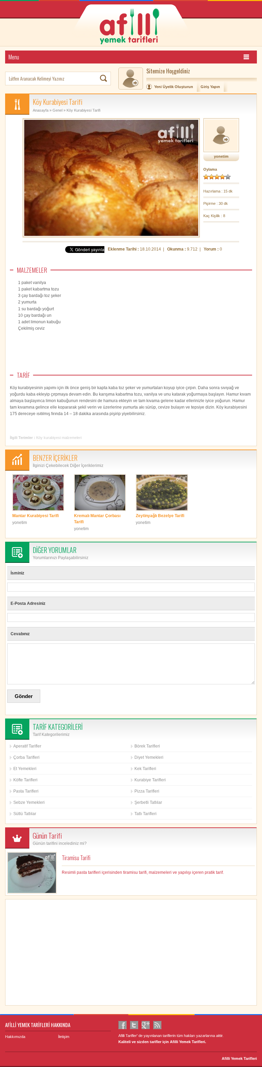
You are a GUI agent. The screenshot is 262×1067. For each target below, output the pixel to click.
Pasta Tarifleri (26, 791)
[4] (222, 177)
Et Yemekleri (25, 768)
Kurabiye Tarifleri (150, 780)
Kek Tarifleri (145, 768)
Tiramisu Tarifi (76, 858)
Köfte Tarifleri (25, 780)
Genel (57, 110)
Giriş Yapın (210, 87)
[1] (206, 177)
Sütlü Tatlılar (24, 813)
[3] (217, 177)
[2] (211, 177)
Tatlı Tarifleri (145, 813)
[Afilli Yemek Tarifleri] (136, 25)
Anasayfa (40, 110)
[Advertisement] (201, 335)
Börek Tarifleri (147, 746)
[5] (228, 177)
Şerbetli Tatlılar (148, 802)
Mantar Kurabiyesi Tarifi (35, 515)
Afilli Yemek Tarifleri (239, 1058)
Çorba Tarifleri (26, 757)
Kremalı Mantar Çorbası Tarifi (97, 518)
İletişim (63, 1037)
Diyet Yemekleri (148, 757)
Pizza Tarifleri (146, 791)
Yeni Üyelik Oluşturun (173, 87)
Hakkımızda (15, 1037)
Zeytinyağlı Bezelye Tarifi (160, 515)
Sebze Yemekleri (29, 802)
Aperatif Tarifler (27, 746)
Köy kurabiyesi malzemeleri (59, 438)
